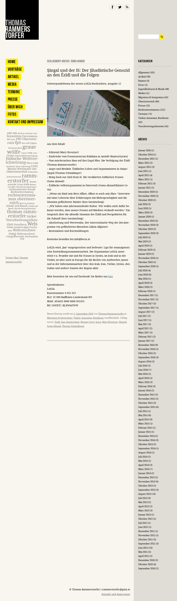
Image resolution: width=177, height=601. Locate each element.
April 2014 (143, 465)
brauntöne (14, 136)
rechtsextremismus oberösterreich (22, 199)
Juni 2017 (143, 320)
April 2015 (143, 419)
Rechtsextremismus (22, 192)
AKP (9, 133)
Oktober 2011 (145, 539)
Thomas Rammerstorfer (111, 313)
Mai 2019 (143, 241)
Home (12, 61)
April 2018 (143, 283)
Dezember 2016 (146, 345)
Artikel (13, 76)
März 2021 (143, 179)
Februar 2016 (145, 386)
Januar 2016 (144, 390)
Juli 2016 (142, 365)
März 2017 (143, 332)
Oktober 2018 (145, 262)
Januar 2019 (144, 254)
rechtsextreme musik (22, 189)
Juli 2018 (142, 270)
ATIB (14, 133)
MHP (34, 169)
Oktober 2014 (145, 444)
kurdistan (10, 166)
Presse (13, 99)
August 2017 (144, 312)
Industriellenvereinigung (26, 156)
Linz (34, 166)
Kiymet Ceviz (88, 322)
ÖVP (22, 239)
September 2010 (146, 568)
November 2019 (146, 225)
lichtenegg (26, 166)
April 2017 (143, 328)
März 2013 (143, 510)
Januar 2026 (144, 150)
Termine (14, 92)
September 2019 (146, 233)
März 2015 (143, 423)
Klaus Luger (32, 163)
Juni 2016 (143, 370)
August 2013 (144, 494)
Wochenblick (31, 236)
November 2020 (146, 196)
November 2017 (146, 299)
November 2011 (146, 535)
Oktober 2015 (145, 403)
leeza (98, 322)
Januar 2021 (144, 187)
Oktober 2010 (145, 564)
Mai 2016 (143, 374)
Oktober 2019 (145, 229)
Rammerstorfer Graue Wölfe (22, 183)
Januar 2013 (144, 514)
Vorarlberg (20, 224)
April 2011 (143, 556)
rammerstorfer (22, 178)
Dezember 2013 (146, 477)
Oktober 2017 (145, 303)
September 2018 (146, 266)
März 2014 (143, 469)
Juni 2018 (143, 274)
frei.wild (26, 143)
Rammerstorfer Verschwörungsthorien (22, 185)
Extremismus (30, 136)
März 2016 (143, 382)
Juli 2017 (142, 316)
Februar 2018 (145, 291)
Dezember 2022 (146, 158)
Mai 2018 (143, 278)
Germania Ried (15, 148)
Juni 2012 (143, 527)
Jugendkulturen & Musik (151, 89)
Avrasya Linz (31, 133)
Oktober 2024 (145, 154)
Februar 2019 (145, 250)
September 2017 (146, 307)
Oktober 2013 (145, 485)
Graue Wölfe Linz (29, 153)
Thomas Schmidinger (73, 326)
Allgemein (143, 72)
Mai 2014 (143, 461)
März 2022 (143, 163)
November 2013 (146, 481)
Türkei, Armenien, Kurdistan (88, 318)
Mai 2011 (143, 552)
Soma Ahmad (54, 326)
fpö (18, 142)
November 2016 (146, 349)
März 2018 (143, 287)
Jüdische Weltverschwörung (22, 160)
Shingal (123, 322)
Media (12, 84)
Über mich (15, 107)
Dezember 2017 (146, 295)
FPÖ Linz (11, 139)
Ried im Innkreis (27, 203)
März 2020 (143, 212)
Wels (32, 224)
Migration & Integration (59, 318)
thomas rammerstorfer (22, 214)
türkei (31, 216)
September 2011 (146, 543)
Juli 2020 (142, 204)
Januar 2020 (144, 216)
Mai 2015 (143, 415)
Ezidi (57, 322)
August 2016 (144, 361)
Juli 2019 (142, 237)
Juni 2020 (143, 208)
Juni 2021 (143, 171)
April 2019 (143, 245)
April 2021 (143, 175)
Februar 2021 (145, 183)
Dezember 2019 (146, 221)
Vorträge (15, 69)
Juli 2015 (142, 411)
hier (110, 276)
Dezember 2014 (146, 436)
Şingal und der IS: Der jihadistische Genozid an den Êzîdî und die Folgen (88, 73)
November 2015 (146, 399)
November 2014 (146, 440)
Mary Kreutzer (110, 322)
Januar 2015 (144, 432)
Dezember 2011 (146, 531)
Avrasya (21, 133)
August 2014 (144, 452)
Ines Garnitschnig (70, 322)
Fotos (12, 114)
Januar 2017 (144, 341)
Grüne (10, 155)
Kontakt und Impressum (25, 122)
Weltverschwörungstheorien (20, 235)
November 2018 (146, 258)
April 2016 (143, 378)
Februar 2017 (145, 336)
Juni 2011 (143, 548)
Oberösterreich (16, 171)
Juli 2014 (142, 456)
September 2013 (146, 490)
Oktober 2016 (145, 353)
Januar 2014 (144, 473)
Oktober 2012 (145, 519)
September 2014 (146, 448)
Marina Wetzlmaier (19, 168)
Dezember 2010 (146, 560)
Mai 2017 (143, 324)
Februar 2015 (145, 427)
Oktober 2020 (145, 200)
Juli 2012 (142, 523)
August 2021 (144, 167)
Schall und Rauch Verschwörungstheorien (23, 207)
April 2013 (143, 506)
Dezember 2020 (146, 192)
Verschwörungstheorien (151, 126)
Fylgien (33, 143)
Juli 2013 (142, 498)
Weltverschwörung (22, 231)
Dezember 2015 (146, 394)
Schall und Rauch (17, 205)
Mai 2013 (143, 502)
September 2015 (146, 407)
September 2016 (146, 357)
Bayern (142, 81)
